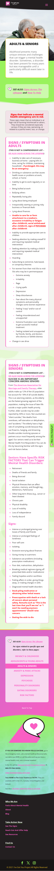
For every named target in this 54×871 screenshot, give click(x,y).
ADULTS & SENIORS (27, 666)
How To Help (34, 92)
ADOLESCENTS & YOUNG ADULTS (27, 661)
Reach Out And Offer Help (16, 830)
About (8, 809)
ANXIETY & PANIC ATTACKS (27, 670)
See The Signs (11, 826)
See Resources (11, 834)
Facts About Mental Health (17, 805)
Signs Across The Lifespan (32, 641)
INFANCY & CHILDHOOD (27, 656)
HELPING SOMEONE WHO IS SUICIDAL (26, 789)
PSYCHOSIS (41, 226)
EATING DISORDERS (27, 690)
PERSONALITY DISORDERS (27, 685)
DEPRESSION (27, 675)
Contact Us (10, 847)
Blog (7, 814)
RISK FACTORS (27, 695)
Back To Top (27, 708)
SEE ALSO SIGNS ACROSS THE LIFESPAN (26, 153)
